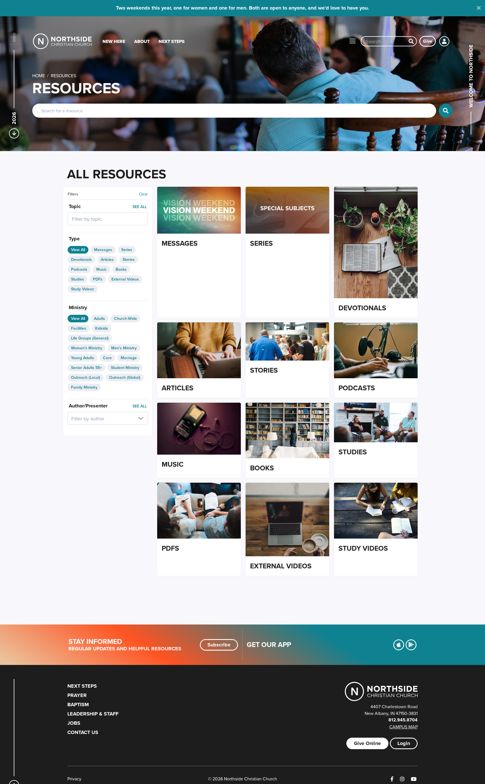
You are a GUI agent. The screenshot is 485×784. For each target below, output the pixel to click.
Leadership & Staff (92, 713)
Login (403, 743)
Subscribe (218, 644)
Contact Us (82, 732)
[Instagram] (402, 779)
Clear (143, 194)
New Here (113, 41)
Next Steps (172, 41)
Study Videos (82, 289)
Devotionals (81, 259)
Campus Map (403, 727)
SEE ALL (139, 206)
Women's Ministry (86, 348)
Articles (107, 259)
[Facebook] (392, 779)
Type (74, 238)
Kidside (101, 328)
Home (38, 75)
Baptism (78, 704)
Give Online (367, 743)
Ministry (78, 307)
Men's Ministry (124, 348)
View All (78, 249)
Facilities (78, 328)
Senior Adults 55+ (86, 367)
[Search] (411, 41)
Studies (77, 279)
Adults (99, 318)
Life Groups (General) (90, 338)
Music (101, 269)
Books (121, 269)
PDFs (97, 279)
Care (107, 358)
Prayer (77, 695)
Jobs (73, 723)
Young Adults (82, 358)
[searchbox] (100, 219)
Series (126, 249)
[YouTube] (414, 779)
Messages (103, 249)
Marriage (129, 358)
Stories (129, 259)
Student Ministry (125, 367)
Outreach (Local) (85, 377)
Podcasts (79, 269)
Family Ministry (84, 387)
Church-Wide (125, 318)
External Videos (125, 279)
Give (427, 41)
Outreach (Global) (124, 377)
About (142, 41)
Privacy (74, 779)
